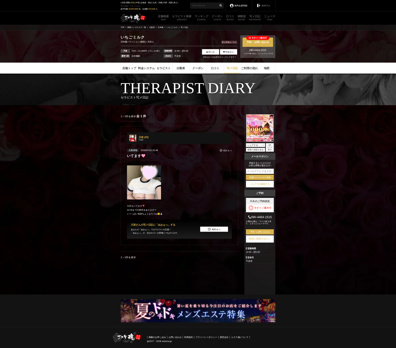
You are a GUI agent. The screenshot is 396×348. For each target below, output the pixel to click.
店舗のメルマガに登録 (260, 177)
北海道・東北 (146, 3)
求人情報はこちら (229, 42)
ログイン (266, 5)
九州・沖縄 (157, 3)
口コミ (230, 18)
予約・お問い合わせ (258, 40)
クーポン (217, 18)
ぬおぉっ (216, 229)
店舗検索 (163, 18)
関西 (133, 3)
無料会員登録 (240, 5)
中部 (138, 3)
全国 (123, 3)
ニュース (269, 18)
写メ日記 (255, 18)
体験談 (241, 18)
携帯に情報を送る (256, 150)
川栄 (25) (143, 137)
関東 (128, 3)
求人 (175, 3)
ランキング (202, 18)
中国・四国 (167, 3)
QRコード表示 (270, 147)
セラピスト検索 (182, 18)
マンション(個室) (137, 42)
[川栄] (132, 138)
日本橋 (124, 42)
